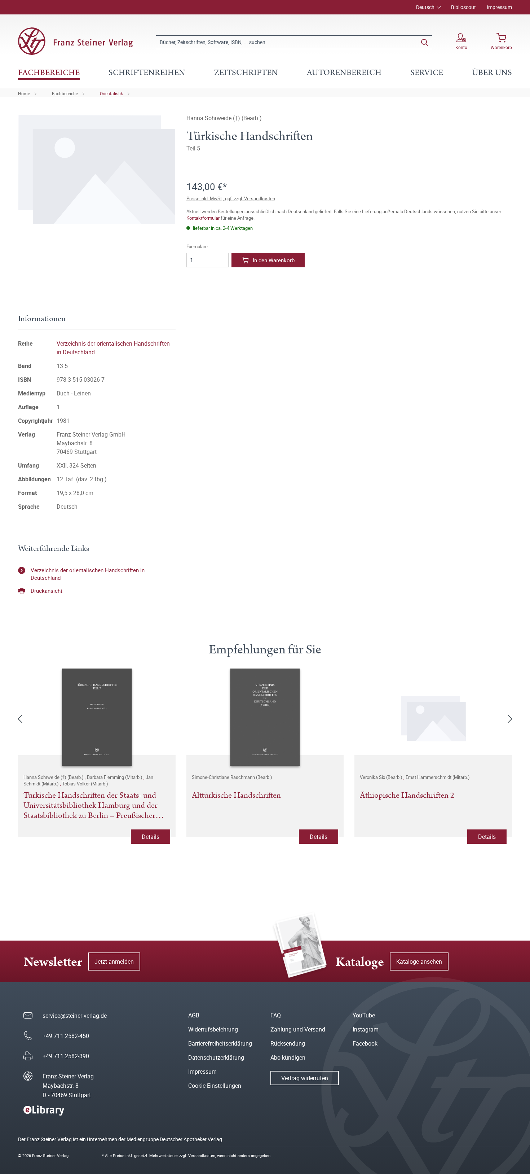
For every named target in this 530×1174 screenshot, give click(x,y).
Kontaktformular (203, 218)
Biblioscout (463, 7)
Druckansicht (46, 590)
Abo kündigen (287, 1057)
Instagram (366, 1029)
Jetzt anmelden (114, 961)
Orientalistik (111, 93)
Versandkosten (201, 1155)
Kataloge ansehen (419, 961)
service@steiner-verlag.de (75, 1016)
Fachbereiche (65, 93)
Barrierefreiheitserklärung (220, 1043)
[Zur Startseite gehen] (75, 41)
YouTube (364, 1015)
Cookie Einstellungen (214, 1086)
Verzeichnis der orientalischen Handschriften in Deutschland (88, 573)
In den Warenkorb (274, 260)
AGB (193, 1015)
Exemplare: (197, 247)
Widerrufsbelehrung (213, 1029)
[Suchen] (425, 42)
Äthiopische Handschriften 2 (407, 795)
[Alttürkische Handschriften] (265, 717)
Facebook (365, 1043)
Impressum (499, 7)
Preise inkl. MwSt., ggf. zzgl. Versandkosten (230, 198)
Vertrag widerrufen (304, 1078)
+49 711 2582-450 (66, 1036)
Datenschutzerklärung (216, 1057)
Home (24, 93)
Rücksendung (287, 1043)
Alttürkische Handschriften (236, 795)
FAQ (275, 1015)
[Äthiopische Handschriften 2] (433, 717)
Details (150, 837)
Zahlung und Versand (297, 1029)
